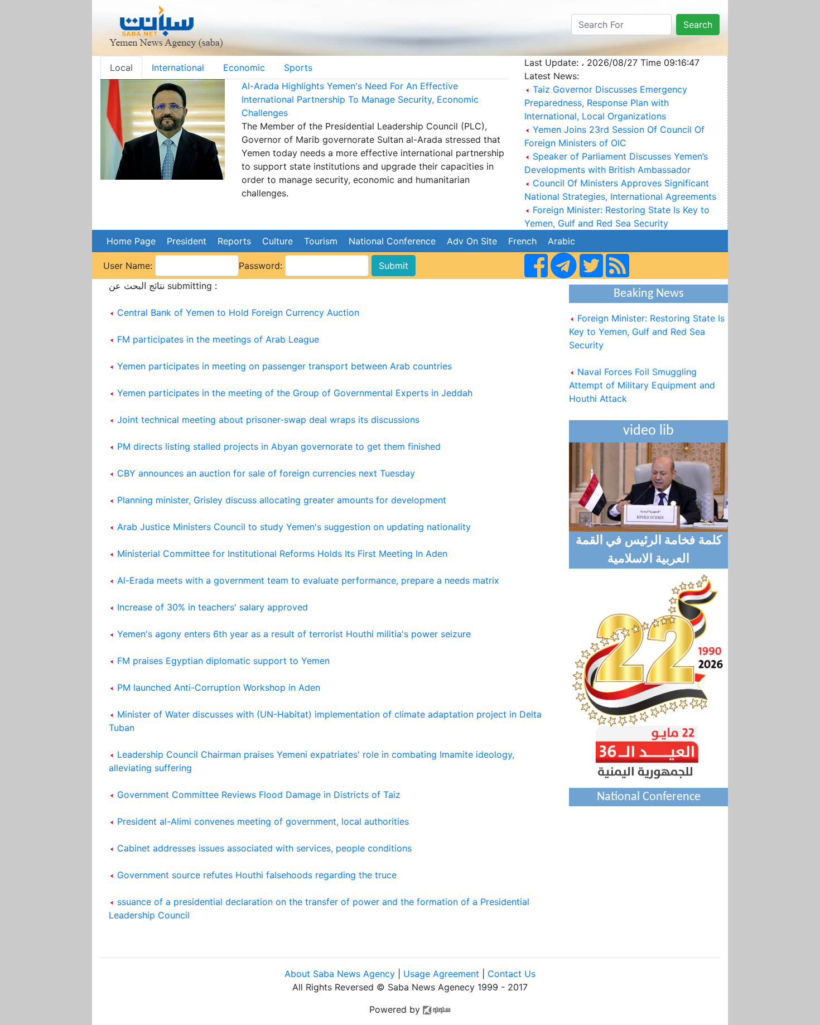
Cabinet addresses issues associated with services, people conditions (264, 848)
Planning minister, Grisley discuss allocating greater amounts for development (281, 500)
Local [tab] (121, 67)
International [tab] (178, 67)
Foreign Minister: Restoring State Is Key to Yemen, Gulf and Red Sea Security (647, 325)
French (522, 241)
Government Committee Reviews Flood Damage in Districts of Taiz (259, 794)
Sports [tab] (298, 67)
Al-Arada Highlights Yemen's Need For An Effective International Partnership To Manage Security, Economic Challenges (360, 99)
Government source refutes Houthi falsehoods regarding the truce (257, 874)
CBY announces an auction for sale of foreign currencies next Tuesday (266, 473)
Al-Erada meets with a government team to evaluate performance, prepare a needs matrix (308, 580)
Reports (234, 241)
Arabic (561, 241)
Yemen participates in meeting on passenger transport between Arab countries (284, 366)
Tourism (320, 241)
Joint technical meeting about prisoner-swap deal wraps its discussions (268, 419)
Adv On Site (472, 241)
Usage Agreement (441, 973)
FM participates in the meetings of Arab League (218, 339)
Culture (277, 241)
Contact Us (512, 973)
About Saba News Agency (341, 973)
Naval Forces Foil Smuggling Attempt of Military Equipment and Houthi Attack (642, 378)
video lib (648, 431)
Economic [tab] (244, 67)
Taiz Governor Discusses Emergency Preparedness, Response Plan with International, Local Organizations (605, 103)
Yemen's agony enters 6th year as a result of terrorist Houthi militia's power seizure (294, 633)
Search (697, 24)
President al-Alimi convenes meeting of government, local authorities (263, 821)
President (186, 241)
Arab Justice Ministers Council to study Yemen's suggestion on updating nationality (294, 526)
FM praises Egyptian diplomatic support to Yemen (223, 660)
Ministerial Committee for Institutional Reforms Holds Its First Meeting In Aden (282, 553)
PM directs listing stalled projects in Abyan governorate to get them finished (279, 446)
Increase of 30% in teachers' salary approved (212, 607)
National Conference (392, 241)
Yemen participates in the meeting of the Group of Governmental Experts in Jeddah (294, 392)
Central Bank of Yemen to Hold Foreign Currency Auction (238, 312)
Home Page (131, 241)
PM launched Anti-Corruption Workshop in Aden (218, 687)
